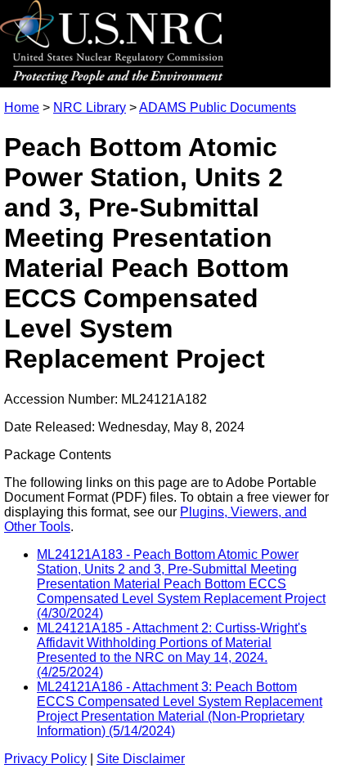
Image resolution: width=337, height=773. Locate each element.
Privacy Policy (45, 759)
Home (21, 107)
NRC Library (89, 107)
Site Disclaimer (141, 759)
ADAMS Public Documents (217, 107)
